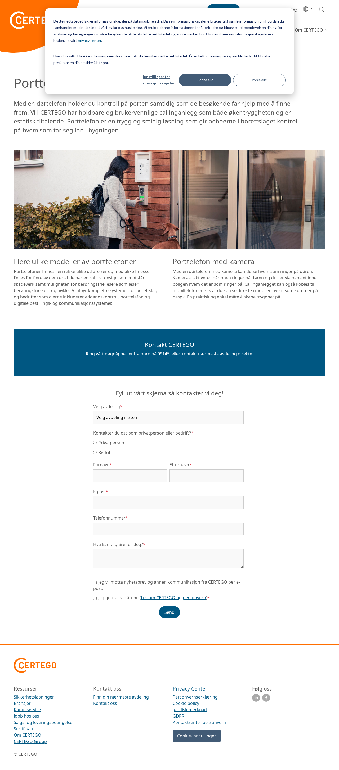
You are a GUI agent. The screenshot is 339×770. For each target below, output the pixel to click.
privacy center (89, 40)
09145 (164, 354)
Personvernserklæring (195, 697)
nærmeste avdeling (217, 354)
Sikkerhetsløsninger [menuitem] (34, 697)
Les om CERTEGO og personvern (173, 598)
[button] (308, 8)
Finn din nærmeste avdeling (121, 697)
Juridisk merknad (190, 710)
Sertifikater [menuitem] (25, 729)
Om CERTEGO (309, 30)
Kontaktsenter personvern (199, 722)
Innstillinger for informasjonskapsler (157, 80)
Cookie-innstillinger (196, 736)
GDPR (178, 716)
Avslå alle (259, 80)
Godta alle (205, 80)
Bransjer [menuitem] (22, 703)
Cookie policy (186, 703)
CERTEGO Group (30, 741)
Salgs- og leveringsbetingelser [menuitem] (44, 722)
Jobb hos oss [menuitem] (26, 716)
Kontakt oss (105, 703)
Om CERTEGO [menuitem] (27, 735)
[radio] (168, 442)
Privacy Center (190, 688)
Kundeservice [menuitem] (27, 710)
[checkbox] (168, 447)
